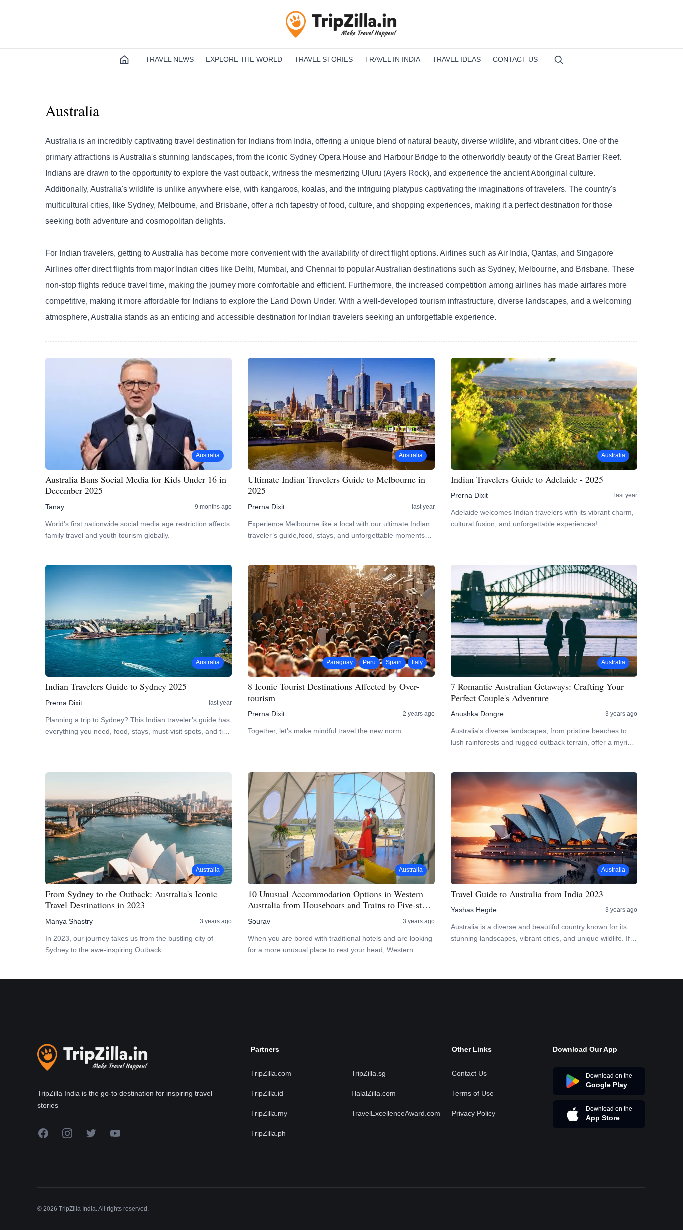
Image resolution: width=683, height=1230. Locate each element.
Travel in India (392, 59)
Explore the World (244, 59)
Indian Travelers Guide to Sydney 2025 (116, 686)
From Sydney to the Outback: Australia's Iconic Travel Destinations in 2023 (132, 899)
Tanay (55, 507)
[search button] (559, 60)
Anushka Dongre (477, 714)
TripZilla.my (269, 1113)
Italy (417, 662)
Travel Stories (323, 59)
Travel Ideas (456, 59)
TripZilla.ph (268, 1133)
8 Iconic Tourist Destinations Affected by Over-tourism (334, 692)
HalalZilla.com (374, 1093)
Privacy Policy (474, 1113)
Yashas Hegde (474, 910)
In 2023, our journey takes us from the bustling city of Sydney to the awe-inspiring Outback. (130, 944)
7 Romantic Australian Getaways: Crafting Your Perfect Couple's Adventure (537, 692)
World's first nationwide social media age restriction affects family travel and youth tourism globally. (138, 529)
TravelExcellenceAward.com (396, 1113)
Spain (394, 662)
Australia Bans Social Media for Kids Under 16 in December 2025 (136, 485)
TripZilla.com (271, 1073)
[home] (125, 60)
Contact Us (515, 59)
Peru (369, 662)
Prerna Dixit (266, 507)
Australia (208, 455)
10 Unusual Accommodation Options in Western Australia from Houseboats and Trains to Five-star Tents (338, 899)
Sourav (259, 921)
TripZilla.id (267, 1093)
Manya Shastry (69, 921)
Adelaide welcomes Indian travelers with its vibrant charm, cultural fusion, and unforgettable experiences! (542, 518)
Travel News (170, 59)
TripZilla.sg (369, 1073)
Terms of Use (473, 1093)
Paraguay (339, 662)
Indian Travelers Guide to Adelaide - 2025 (527, 479)
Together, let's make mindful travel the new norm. (326, 731)
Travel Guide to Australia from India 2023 (527, 894)
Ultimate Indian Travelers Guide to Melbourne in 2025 (337, 485)
